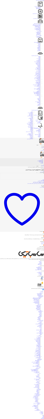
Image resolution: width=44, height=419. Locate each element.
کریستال (39, 56)
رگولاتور (39, 100)
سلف (39, 378)
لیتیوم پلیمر (31, 128)
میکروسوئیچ (31, 122)
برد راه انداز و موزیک (39, 326)
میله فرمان (39, 136)
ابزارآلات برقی (39, 297)
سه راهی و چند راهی (39, 321)
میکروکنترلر (31, 138)
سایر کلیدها (37, 391)
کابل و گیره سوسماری (37, 80)
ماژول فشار (39, 343)
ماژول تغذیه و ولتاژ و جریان (37, 61)
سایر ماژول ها (38, 68)
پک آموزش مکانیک (38, 8)
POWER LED (38, 85)
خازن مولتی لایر (38, 95)
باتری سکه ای (31, 125)
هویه (39, 30)
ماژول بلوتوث (38, 338)
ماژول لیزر (39, 344)
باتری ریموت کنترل (35, 396)
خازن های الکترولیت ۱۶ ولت (37, 92)
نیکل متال (31, 130)
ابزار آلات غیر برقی (39, 31)
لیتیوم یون (31, 129)
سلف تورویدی (37, 379)
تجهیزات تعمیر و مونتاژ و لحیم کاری (36, 25)
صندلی (40, 329)
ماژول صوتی (38, 65)
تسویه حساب (40, 263)
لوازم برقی (40, 120)
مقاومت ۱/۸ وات (31, 115)
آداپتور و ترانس (37, 395)
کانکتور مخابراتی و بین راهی (37, 78)
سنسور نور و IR (38, 58)
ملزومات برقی (39, 323)
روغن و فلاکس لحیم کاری (36, 300)
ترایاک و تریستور (38, 89)
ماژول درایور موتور (38, 63)
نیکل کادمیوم (36, 401)
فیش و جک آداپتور (38, 353)
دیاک (39, 97)
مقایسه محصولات (39, 264)
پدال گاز (39, 131)
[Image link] (31, 257)
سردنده (40, 328)
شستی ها (38, 392)
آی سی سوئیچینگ (36, 405)
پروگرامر (32, 137)
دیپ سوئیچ (31, 119)
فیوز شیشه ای (38, 105)
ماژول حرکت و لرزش (37, 340)
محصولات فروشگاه (42, 183)
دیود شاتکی (37, 376)
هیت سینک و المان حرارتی (37, 410)
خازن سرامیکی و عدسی (36, 372)
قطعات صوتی (31, 117)
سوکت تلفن (39, 352)
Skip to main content (42, 0)
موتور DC (39, 49)
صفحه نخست (40, 261)
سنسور (39, 57)
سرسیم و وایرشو (38, 350)
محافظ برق (39, 122)
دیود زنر (38, 375)
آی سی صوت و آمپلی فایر (30, 134)
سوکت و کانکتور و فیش (38, 346)
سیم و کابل (39, 79)
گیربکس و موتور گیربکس (37, 134)
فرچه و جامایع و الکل (38, 28)
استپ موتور (39, 48)
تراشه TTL (36, 407)
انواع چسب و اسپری (38, 308)
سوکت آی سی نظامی (37, 74)
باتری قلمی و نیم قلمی (30, 126)
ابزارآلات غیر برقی (39, 304)
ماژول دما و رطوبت (38, 341)
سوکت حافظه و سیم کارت (37, 75)
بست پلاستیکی (38, 36)
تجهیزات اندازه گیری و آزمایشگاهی (36, 24)
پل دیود (39, 96)
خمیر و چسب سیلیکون (37, 26)
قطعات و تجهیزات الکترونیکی (36, 183)
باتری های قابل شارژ (30, 127)
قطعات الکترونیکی (38, 82)
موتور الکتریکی (38, 47)
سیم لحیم (39, 27)
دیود (39, 373)
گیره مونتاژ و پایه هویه (37, 29)
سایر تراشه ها (36, 408)
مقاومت (32, 111)
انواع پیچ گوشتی (38, 33)
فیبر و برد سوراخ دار (38, 81)
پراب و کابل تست (38, 34)
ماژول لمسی (38, 66)
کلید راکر (32, 121)
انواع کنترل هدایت (38, 130)
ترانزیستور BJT (38, 88)
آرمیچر (40, 324)
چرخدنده (39, 44)
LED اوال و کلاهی (38, 83)
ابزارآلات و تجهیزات (39, 268)
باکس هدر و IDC (38, 347)
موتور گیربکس (38, 50)
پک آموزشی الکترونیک (37, 7)
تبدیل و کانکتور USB (38, 71)
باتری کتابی (36, 398)
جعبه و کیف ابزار (38, 37)
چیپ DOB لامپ (38, 86)
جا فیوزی (38, 381)
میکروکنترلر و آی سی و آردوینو (29, 131)
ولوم (38, 388)
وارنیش (39, 358)
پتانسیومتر (31, 112)
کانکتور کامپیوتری (38, 355)
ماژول (39, 59)
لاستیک (40, 330)
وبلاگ (40, 274)
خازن (39, 367)
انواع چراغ (39, 129)
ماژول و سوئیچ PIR (38, 67)
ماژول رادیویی (38, 64)
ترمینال (39, 349)
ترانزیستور (39, 87)
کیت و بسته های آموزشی (38, 267)
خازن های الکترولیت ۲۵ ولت (34, 370)
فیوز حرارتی (39, 104)
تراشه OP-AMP (31, 135)
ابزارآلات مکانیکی (38, 306)
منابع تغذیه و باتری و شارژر (37, 394)
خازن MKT (39, 90)
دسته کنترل (39, 45)
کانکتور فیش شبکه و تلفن (37, 77)
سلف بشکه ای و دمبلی (37, 101)
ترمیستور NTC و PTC (36, 384)
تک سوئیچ (38, 390)
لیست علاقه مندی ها (39, 272)
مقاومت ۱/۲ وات (37, 385)
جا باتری (38, 402)
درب (39, 132)
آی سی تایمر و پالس (30, 133)
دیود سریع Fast (38, 98)
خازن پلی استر (38, 94)
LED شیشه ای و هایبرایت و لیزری (36, 84)
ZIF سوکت (39, 69)
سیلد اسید (36, 399)
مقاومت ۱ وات (31, 113)
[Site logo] (41, 144)
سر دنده (39, 133)
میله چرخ (39, 135)
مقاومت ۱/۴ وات (31, 114)
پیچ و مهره (39, 43)
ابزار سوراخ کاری (38, 32)
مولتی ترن (31, 116)
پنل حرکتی (40, 327)
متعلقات (40, 35)
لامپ (38, 364)
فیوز (39, 103)
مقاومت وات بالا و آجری (36, 387)
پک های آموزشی (39, 266)
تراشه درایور (31, 136)
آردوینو (32, 132)
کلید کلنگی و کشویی (37, 393)
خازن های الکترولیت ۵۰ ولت (37, 93)
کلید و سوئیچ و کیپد (31, 118)
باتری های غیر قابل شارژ (30, 124)
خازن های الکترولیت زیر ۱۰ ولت (34, 369)
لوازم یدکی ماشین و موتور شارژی (37, 128)
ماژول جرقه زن (38, 62)
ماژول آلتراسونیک (38, 60)
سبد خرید (40, 262)
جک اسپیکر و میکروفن (37, 72)
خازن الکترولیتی (38, 91)
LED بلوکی (37, 361)
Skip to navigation (38, 0)
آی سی (38, 404)
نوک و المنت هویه (37, 303)
